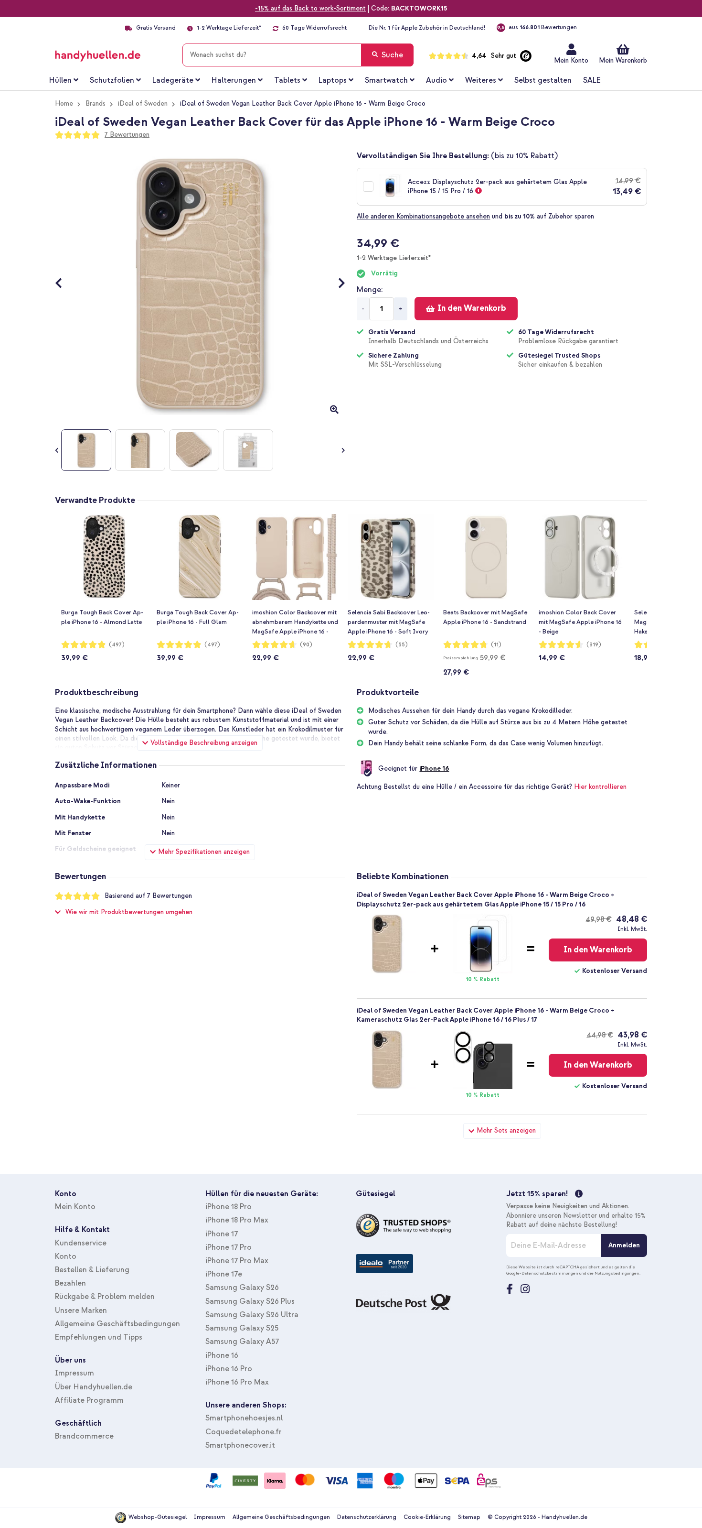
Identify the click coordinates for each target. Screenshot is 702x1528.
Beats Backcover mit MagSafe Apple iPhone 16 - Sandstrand (485, 617)
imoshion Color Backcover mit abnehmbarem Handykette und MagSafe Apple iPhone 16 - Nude (295, 622)
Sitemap (469, 1517)
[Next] (337, 284)
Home (64, 103)
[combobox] (298, 55)
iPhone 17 (221, 1234)
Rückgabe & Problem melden (105, 1296)
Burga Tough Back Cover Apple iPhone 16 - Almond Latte (102, 617)
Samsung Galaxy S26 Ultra (251, 1315)
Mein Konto (571, 60)
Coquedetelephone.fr (243, 1432)
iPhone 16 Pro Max (237, 1382)
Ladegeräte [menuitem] (172, 80)
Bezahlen (70, 1283)
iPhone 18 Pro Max (236, 1220)
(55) (401, 644)
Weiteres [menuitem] (480, 80)
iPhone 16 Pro (228, 1369)
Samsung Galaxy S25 (241, 1328)
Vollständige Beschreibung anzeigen (203, 743)
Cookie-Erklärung (427, 1517)
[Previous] (63, 284)
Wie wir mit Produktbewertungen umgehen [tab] (128, 912)
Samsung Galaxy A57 (242, 1341)
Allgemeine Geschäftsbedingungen (117, 1324)
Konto (65, 1256)
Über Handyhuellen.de (93, 1387)
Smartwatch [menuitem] (386, 80)
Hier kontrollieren (600, 787)
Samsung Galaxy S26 (242, 1287)
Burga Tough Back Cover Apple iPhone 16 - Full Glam (198, 617)
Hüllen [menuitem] (60, 80)
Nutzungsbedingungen (617, 1273)
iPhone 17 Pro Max (236, 1261)
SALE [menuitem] (592, 80)
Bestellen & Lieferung (92, 1270)
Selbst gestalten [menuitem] (543, 80)
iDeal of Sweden (143, 103)
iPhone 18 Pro (228, 1206)
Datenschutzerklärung (366, 1517)
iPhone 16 (434, 768)
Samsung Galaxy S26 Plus (250, 1301)
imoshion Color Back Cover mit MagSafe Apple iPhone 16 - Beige (580, 622)
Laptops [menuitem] (333, 80)
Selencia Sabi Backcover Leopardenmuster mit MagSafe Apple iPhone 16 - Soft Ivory (389, 622)
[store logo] (111, 53)
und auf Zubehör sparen (475, 216)
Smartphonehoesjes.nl (244, 1418)
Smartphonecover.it (240, 1445)
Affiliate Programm (89, 1400)
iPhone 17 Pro (228, 1247)
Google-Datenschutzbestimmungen (542, 1273)
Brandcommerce (84, 1436)
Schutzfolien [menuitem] (112, 80)
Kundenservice (80, 1243)
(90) (306, 644)
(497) (117, 644)
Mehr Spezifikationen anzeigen (204, 852)
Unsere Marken (81, 1310)
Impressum (74, 1373)
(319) (593, 644)
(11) (496, 644)
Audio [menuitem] (436, 80)
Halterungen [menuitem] (234, 80)
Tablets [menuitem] (287, 80)
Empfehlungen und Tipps (98, 1337)
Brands (95, 103)
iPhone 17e (223, 1274)
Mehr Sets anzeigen (506, 1130)
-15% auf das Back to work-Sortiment (310, 8)
